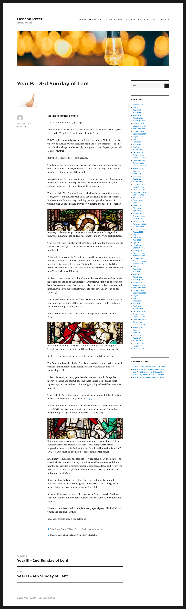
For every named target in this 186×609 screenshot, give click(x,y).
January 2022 (138, 250)
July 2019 (136, 330)
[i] (57, 388)
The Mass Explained (114, 19)
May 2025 (137, 144)
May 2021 (137, 272)
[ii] (90, 398)
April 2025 (137, 147)
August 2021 (138, 264)
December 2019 (139, 317)
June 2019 (137, 333)
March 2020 (138, 309)
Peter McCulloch (24, 123)
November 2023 (139, 192)
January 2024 (138, 187)
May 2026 (137, 113)
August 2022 (138, 232)
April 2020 (137, 306)
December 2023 (139, 190)
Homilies (93, 19)
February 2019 (138, 343)
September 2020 (139, 293)
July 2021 (136, 266)
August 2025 (138, 137)
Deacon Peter (30, 19)
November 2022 (139, 224)
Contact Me (150, 19)
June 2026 (137, 110)
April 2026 (137, 115)
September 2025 (139, 134)
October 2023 (138, 195)
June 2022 (137, 237)
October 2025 (138, 131)
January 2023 (138, 219)
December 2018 (139, 349)
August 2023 (138, 200)
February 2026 (139, 121)
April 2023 (137, 211)
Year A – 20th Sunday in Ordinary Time (148, 372)
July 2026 (137, 107)
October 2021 (138, 258)
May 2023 (137, 208)
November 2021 (139, 256)
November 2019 (139, 319)
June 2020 (137, 301)
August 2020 (138, 296)
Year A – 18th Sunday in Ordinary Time (148, 377)
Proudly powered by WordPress (42, 598)
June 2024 (137, 174)
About (163, 19)
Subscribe (136, 19)
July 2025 (136, 139)
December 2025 (139, 126)
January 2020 (138, 314)
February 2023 (138, 216)
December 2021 (139, 253)
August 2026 (138, 105)
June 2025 (137, 142)
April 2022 (137, 243)
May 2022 (137, 240)
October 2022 (138, 227)
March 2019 (138, 341)
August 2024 (138, 168)
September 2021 (139, 261)
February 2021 (138, 280)
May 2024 (137, 176)
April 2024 (137, 179)
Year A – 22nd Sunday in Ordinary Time (149, 367)
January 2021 (138, 282)
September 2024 (139, 166)
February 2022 (139, 248)
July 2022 (136, 235)
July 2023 (136, 203)
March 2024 (138, 182)
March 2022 (138, 245)
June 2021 (137, 269)
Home (82, 19)
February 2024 (139, 184)
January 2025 (138, 155)
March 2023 (138, 213)
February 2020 (139, 311)
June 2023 (137, 205)
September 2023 (139, 197)
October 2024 (138, 163)
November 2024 (139, 160)
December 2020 (139, 285)
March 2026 (138, 118)
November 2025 (139, 129)
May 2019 (137, 335)
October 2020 (138, 290)
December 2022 (139, 221)
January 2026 (138, 123)
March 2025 (138, 150)
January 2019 (138, 346)
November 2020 (139, 288)
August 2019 (138, 327)
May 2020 (137, 303)
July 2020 (136, 298)
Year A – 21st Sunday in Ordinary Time (148, 369)
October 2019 (138, 322)
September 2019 (139, 325)
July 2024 (136, 171)
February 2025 (139, 152)
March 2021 (137, 277)
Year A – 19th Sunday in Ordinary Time (148, 375)
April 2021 (137, 274)
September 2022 (139, 229)
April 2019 (137, 338)
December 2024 (139, 158)
